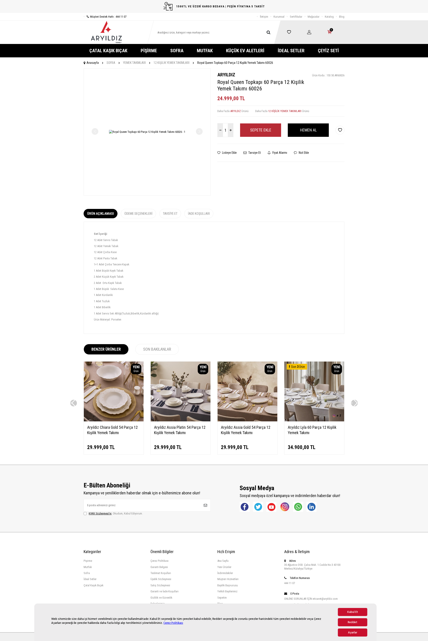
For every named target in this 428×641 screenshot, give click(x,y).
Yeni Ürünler (224, 567)
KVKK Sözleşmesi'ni (100, 513)
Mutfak (88, 567)
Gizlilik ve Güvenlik (161, 597)
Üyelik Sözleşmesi (160, 579)
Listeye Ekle (229, 152)
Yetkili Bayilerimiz (227, 591)
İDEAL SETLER (291, 50)
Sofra (87, 573)
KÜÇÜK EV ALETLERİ (245, 50)
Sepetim (222, 597)
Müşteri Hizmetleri (228, 579)
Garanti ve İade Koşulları (164, 591)
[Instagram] (285, 507)
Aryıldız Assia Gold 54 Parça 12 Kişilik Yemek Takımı (245, 430)
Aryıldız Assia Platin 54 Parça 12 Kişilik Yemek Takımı (180, 430)
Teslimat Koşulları (160, 573)
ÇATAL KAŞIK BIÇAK (108, 50)
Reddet (352, 622)
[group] (147, 132)
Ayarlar (352, 632)
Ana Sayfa (222, 560)
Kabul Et (352, 612)
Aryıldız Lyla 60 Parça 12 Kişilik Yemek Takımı (312, 430)
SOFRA (176, 50)
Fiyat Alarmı (279, 152)
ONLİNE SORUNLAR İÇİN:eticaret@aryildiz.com (311, 598)
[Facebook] (245, 507)
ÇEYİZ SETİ (328, 50)
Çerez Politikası (173, 622)
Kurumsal (279, 16)
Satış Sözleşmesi (160, 585)
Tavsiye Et (254, 152)
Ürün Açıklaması (100, 214)
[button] (73, 403)
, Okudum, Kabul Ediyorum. (116, 513)
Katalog (329, 16)
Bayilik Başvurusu (227, 585)
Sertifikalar (296, 16)
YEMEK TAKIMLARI (134, 63)
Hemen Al (308, 130)
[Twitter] (258, 507)
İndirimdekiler (225, 573)
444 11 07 (289, 583)
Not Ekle (303, 152)
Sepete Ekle (260, 130)
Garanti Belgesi (159, 567)
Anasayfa (92, 63)
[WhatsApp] (298, 507)
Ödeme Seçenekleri (138, 214)
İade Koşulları (199, 214)
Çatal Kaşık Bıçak (93, 585)
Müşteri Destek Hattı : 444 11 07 (108, 16)
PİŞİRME (149, 50)
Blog (341, 16)
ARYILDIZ (226, 74)
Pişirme (88, 560)
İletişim (264, 16)
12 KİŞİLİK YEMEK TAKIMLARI (171, 63)
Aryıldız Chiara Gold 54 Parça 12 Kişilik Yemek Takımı (112, 430)
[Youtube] (271, 507)
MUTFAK (205, 50)
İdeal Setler (90, 579)
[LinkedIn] (312, 507)
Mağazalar (313, 16)
